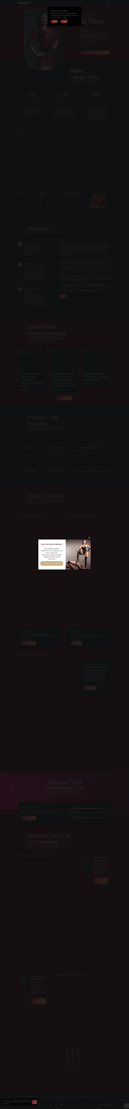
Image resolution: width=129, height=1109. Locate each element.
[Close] (89, 537)
